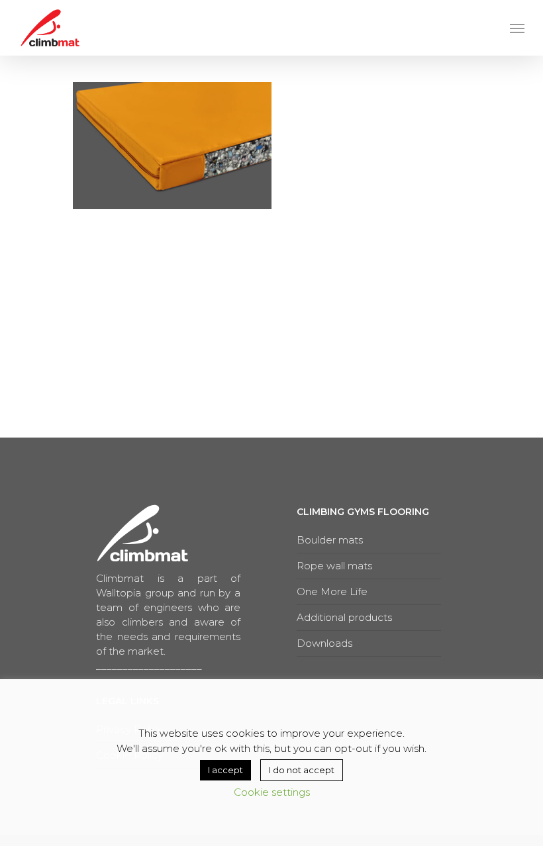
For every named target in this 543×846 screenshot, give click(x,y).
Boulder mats (330, 540)
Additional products (344, 617)
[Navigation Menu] (517, 27)
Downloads (324, 643)
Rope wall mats (334, 565)
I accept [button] (225, 770)
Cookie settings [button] (272, 792)
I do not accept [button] (301, 770)
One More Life (332, 591)
